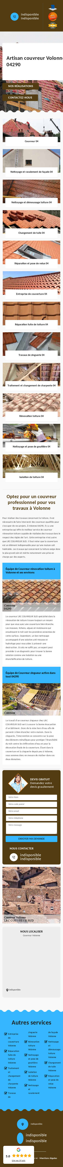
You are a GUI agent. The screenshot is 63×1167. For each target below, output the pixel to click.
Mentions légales (48, 1158)
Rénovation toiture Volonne (33, 1046)
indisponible (30, 14)
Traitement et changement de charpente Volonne (13, 1078)
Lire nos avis (18, 1161)
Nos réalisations (20, 86)
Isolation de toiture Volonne (33, 1076)
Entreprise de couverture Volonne (13, 1040)
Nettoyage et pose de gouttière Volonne (33, 1061)
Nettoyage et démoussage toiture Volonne (53, 1050)
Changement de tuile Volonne (53, 1067)
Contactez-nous (20, 97)
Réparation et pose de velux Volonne (53, 1082)
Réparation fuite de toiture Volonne (13, 1057)
